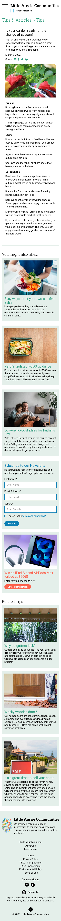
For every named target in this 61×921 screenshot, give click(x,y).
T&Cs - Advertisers (30, 866)
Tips (40, 20)
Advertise (30, 845)
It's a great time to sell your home (29, 778)
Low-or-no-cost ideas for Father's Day (29, 432)
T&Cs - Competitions (30, 862)
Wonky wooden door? (20, 712)
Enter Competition (18, 586)
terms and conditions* (34, 516)
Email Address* (12, 491)
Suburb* (8, 503)
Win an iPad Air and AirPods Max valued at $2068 (28, 574)
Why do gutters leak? (20, 646)
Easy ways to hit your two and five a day (29, 300)
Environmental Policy (30, 869)
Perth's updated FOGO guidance (27, 366)
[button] (5, 9)
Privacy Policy (30, 859)
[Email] (15, 59)
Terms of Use (30, 872)
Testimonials (30, 849)
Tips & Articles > (18, 20)
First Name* (10, 479)
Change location (24, 11)
